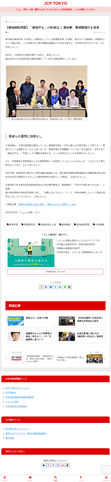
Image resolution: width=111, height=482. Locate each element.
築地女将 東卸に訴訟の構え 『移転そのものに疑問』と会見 (47, 204)
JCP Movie (10, 392)
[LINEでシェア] (65, 287)
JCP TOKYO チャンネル (17, 388)
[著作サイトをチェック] (44, 465)
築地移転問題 (82, 224)
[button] (70, 287)
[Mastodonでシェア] (46, 287)
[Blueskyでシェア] (51, 287)
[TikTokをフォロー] (67, 465)
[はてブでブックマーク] (60, 287)
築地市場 (13, 224)
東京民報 (9, 438)
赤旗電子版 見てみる (55, 272)
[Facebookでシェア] (55, 287)
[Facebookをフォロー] (53, 465)
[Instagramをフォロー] (58, 465)
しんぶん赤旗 (11, 402)
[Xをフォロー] (48, 465)
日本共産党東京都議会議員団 (19, 397)
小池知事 (99, 224)
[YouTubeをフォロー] (63, 465)
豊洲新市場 (29, 224)
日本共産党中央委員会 (16, 406)
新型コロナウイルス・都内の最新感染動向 (26, 433)
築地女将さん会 (48, 224)
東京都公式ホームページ (17, 429)
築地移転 (66, 224)
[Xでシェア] (41, 287)
